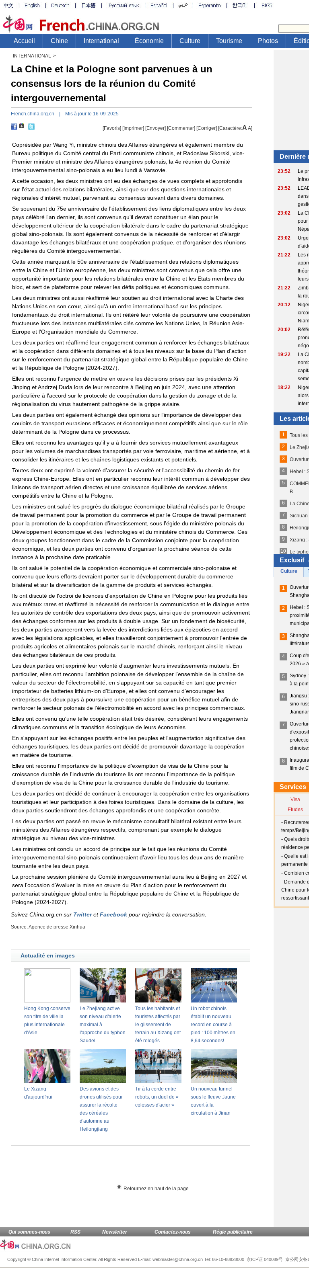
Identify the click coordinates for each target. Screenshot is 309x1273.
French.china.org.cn (32, 114)
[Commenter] (181, 128)
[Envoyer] (155, 128)
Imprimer (133, 128)
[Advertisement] (145, 1168)
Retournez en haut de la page (156, 1188)
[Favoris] (112, 128)
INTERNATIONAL (32, 56)
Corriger (207, 128)
